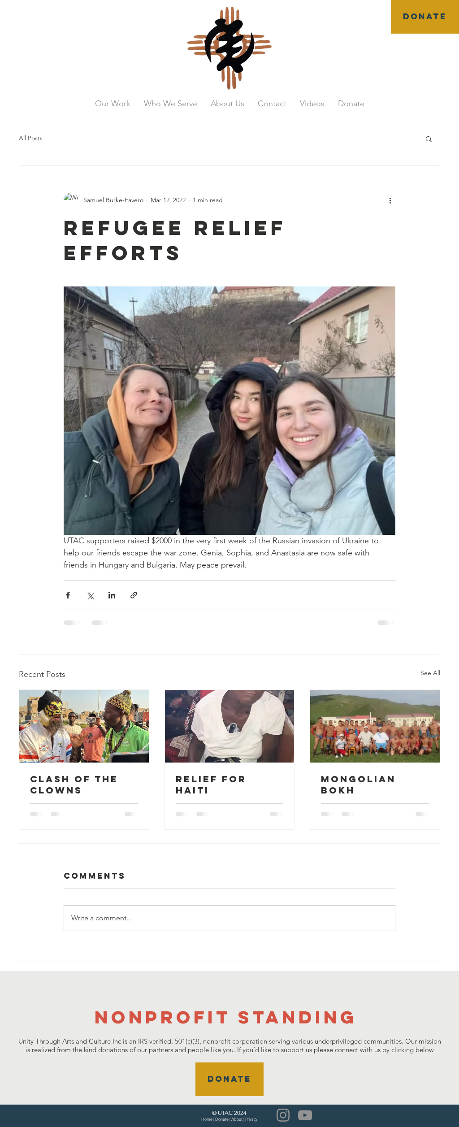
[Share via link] (134, 595)
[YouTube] (305, 1115)
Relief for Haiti (211, 784)
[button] (428, 138)
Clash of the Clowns (74, 784)
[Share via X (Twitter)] (90, 595)
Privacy (251, 1119)
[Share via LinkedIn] (112, 595)
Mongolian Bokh (358, 784)
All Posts (31, 138)
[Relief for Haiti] (229, 726)
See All (430, 673)
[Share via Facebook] (68, 595)
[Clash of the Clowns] (84, 726)
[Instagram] (283, 1115)
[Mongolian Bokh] (375, 726)
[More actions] (390, 200)
